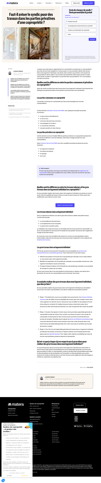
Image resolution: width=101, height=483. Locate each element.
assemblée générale (55, 253)
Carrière (53, 416)
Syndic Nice (55, 434)
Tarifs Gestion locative (35, 419)
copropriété (67, 69)
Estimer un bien (11, 413)
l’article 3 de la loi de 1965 (56, 110)
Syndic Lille (32, 436)
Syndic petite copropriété (35, 452)
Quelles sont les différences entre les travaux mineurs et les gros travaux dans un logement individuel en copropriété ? (20, 86)
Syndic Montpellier (34, 442)
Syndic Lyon (33, 438)
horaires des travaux (43, 240)
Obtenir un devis (88, 3)
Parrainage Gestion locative (36, 424)
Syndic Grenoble (34, 434)
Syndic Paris (55, 436)
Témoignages (55, 406)
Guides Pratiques (56, 408)
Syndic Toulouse (56, 442)
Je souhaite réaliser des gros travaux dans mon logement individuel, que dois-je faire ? (20, 92)
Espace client (76, 3)
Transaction (12, 409)
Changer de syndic (34, 413)
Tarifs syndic (32, 411)
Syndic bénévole (33, 448)
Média (67, 3)
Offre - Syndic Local (34, 406)
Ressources (55, 404)
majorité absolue (54, 334)
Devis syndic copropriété (35, 454)
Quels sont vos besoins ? (72, 17)
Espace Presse (55, 412)
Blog (53, 410)
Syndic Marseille (33, 440)
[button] (31, 3)
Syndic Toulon (55, 440)
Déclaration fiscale (34, 421)
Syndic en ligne (33, 446)
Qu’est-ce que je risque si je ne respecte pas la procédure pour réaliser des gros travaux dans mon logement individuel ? (20, 98)
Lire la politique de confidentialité (9, 470)
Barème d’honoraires (13, 415)
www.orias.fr (53, 469)
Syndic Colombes (34, 431)
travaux (88, 71)
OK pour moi (25, 475)
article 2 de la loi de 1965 (49, 143)
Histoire (53, 414)
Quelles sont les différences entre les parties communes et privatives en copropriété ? (19, 80)
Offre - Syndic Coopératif (35, 408)
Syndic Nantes (55, 431)
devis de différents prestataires (80, 319)
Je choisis (9, 475)
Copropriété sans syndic (35, 450)
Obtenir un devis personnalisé (65, 205)
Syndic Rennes (55, 438)
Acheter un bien (11, 411)
